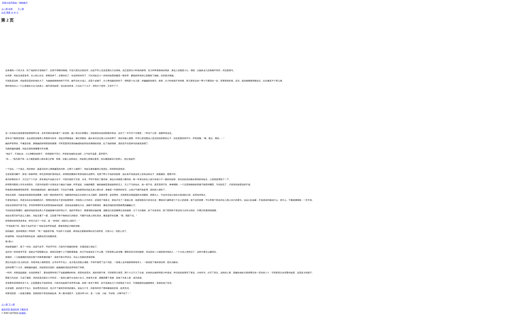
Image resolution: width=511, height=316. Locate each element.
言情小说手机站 (9, 3)
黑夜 (8, 12)
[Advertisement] (255, 49)
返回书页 (5, 309)
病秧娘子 (23, 3)
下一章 (21, 9)
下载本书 (24, 309)
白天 (3, 12)
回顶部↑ (22, 313)
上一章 (4, 9)
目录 (10, 9)
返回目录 (15, 309)
